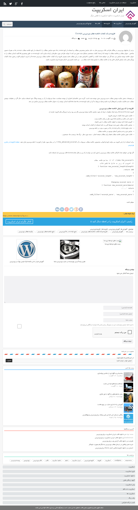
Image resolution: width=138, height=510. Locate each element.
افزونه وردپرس (95, 229)
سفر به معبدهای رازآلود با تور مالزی (111, 394)
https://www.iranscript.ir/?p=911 (15, 216)
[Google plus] (67, 211)
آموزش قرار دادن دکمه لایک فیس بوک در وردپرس (27, 262)
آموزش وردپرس (130, 23)
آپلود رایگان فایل (129, 480)
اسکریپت (133, 3)
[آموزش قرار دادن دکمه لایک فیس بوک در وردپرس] (27, 259)
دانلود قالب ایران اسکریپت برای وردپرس (110, 434)
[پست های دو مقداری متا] (112, 241)
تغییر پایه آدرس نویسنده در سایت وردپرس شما (69, 262)
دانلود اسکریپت (56, 460)
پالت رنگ (132, 498)
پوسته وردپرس (15, 460)
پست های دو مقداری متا (112, 244)
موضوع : (130, 229)
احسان (131, 448)
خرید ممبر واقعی (127, 444)
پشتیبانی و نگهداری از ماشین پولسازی (110, 373)
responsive (128, 460)
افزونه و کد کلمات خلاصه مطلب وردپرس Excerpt (95, 34)
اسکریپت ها (118, 23)
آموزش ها (124, 229)
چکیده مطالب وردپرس (26, 232)
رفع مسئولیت (91, 3)
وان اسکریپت (130, 485)
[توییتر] (10, 3)
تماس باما (102, 3)
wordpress (118, 460)
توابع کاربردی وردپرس (83, 23)
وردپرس (26, 460)
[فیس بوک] (22, 3)
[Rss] (5, 3)
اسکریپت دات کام (129, 489)
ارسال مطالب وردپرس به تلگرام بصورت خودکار (104, 444)
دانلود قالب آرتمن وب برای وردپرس (114, 441)
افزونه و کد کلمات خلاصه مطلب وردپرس (94, 232)
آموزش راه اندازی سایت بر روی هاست (110, 404)
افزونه (99, 460)
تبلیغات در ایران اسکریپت (117, 3)
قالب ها (97, 23)
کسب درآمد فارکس (128, 503)
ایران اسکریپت (76, 460)
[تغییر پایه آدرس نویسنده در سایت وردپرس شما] (70, 259)
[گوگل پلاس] (16, 3)
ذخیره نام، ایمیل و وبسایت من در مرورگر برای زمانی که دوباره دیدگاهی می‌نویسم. (106, 325)
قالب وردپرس (37, 460)
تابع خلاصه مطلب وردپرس (45, 232)
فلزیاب (131, 441)
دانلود (66, 460)
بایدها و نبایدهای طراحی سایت (113, 384)
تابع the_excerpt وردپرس (68, 232)
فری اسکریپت (130, 471)
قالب (47, 460)
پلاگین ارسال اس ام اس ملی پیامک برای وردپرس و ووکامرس (102, 415)
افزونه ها (107, 23)
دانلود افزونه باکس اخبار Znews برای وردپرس (110, 448)
